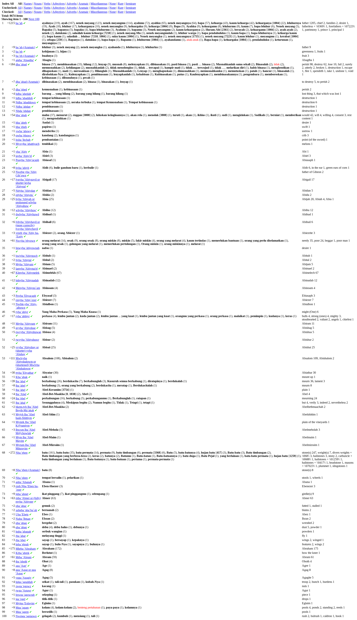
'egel (20, 599)
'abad (21, 64)
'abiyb (22, 167)
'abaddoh (24, 98)
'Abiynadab (27, 280)
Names (28, 3)
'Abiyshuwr (27, 339)
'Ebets (22, 514)
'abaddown (26, 102)
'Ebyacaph (26, 295)
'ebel (20, 398)
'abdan (23, 106)
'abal (20, 381)
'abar (21, 535)
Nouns (38, 3)
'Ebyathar (24, 372)
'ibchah (23, 139)
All (20, 7)
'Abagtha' (25, 60)
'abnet (22, 494)
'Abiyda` (25, 195)
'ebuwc (23, 135)
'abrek (22, 553)
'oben (22, 477)
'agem (22, 611)
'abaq (21, 523)
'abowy (23, 131)
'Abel (21, 394)
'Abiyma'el (27, 268)
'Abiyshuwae (28, 332)
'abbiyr (23, 316)
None (112, 3)
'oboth (21, 561)
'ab (19, 23)
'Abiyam (24, 264)
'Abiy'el (24, 156)
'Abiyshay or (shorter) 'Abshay (27, 351)
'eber (21, 540)
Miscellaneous (99, 3)
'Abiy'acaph (27, 160)
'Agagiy (23, 577)
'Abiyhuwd (27, 214)
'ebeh (21, 127)
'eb (19, 51)
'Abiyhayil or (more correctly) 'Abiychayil (28, 225)
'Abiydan (25, 190)
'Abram (23, 557)
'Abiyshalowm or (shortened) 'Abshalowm (27, 363)
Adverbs (72, 3)
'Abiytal (23, 260)
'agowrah (25, 594)
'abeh (21, 122)
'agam (22, 607)
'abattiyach (27, 143)
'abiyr (22, 312)
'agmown (26, 616)
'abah (21, 115)
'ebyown (25, 240)
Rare (120, 3)
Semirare (131, 3)
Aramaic (83, 3)
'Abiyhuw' (26, 210)
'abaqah (23, 531)
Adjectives (58, 3)
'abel (20, 385)
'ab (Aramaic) (25, 47)
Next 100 (33, 19)
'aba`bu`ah (26, 510)
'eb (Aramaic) (25, 55)
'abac (21, 505)
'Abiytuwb (27, 255)
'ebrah (22, 544)
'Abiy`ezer (26, 300)
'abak (22, 377)
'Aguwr (23, 590)
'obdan (23, 111)
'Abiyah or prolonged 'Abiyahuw (26, 202)
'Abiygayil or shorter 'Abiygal (28, 183)
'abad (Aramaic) (27, 81)
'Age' (21, 565)
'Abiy (21, 151)
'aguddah (24, 582)
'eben (22, 452)
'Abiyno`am (28, 288)
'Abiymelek (27, 272)
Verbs (47, 3)
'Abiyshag (26, 328)
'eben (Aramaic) (28, 470)
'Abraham (26, 548)
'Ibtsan (23, 518)
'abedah (23, 93)
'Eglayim (25, 603)
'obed (21, 89)
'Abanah (24, 482)
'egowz (23, 586)
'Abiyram (25, 323)
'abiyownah (27, 248)
